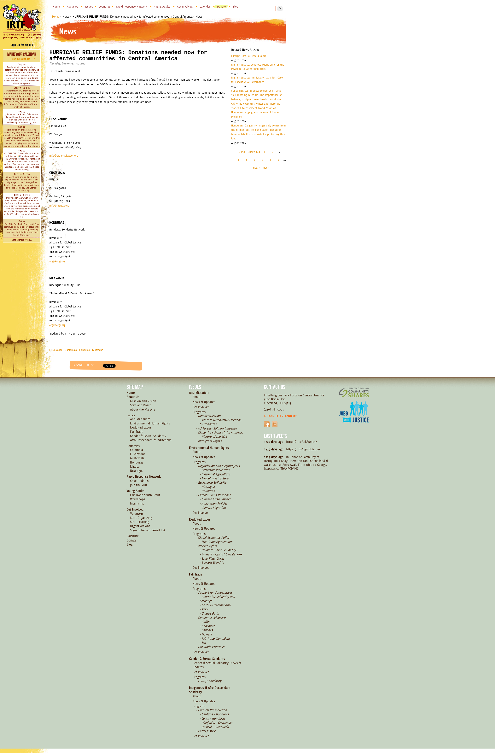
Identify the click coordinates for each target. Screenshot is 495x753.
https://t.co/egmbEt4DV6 (303, 449)
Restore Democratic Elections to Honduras (220, 422)
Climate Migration (213, 508)
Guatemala (71, 350)
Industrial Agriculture (215, 474)
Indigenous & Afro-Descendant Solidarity (209, 690)
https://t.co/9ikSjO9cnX (301, 442)
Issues (89, 6)
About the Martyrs (142, 409)
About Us (72, 6)
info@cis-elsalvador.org (63, 155)
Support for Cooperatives (215, 592)
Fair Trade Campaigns (215, 638)
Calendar (205, 6)
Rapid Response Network (131, 6)
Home (56, 6)
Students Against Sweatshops (221, 554)
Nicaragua (97, 350)
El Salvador (55, 350)
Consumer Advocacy (211, 618)
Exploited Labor (140, 427)
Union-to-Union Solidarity (218, 550)
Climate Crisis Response (214, 495)
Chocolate (208, 626)
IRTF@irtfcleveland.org (13, 34)
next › (256, 167)
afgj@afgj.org (57, 261)
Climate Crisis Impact (215, 499)
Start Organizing (141, 518)
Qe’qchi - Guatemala (215, 727)
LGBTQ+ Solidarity (209, 681)
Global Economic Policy (213, 538)
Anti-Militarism (140, 419)
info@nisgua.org (59, 205)
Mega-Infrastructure (214, 478)
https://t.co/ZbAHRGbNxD (281, 468)
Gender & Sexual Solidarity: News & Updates (217, 665)
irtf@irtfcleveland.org (281, 416)
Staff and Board (140, 405)
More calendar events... (22, 240)
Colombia (136, 450)
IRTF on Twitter (274, 424)
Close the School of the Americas (220, 433)
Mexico (135, 466)
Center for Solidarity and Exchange (217, 599)
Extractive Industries (215, 470)
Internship (137, 503)
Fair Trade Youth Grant (145, 495)
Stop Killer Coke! (212, 558)
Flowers (206, 634)
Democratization (209, 416)
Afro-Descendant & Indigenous (151, 440)
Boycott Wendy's (212, 562)
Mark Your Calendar (21, 56)
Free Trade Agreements (216, 542)
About (197, 397)
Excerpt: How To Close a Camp (248, 55)
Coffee (205, 622)
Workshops (137, 499)
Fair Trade (136, 432)
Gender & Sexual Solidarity (148, 436)
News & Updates (204, 402)
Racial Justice (207, 731)
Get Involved (185, 6)
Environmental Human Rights (150, 423)
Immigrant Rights (210, 441)
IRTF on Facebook (267, 424)
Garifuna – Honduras (215, 714)
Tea (203, 643)
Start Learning (139, 522)
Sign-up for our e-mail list (147, 530)
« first (241, 152)
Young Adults (162, 6)
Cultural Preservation (212, 710)
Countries (104, 6)
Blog (235, 6)
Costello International (216, 605)
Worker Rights (207, 546)
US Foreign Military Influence (217, 428)
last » (266, 167)
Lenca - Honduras (213, 718)
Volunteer (136, 513)
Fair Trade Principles (211, 647)
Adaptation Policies (214, 503)
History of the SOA (214, 437)
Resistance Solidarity (212, 482)
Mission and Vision (143, 401)
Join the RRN (138, 485)
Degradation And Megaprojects (219, 466)
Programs (199, 412)
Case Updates (139, 481)
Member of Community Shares (354, 392)
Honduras (84, 350)
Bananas (207, 630)
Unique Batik (210, 613)
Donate (221, 6)
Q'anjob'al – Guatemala (216, 723)
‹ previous (254, 152)
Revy (204, 609)
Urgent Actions (140, 526)
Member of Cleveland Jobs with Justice (354, 416)
